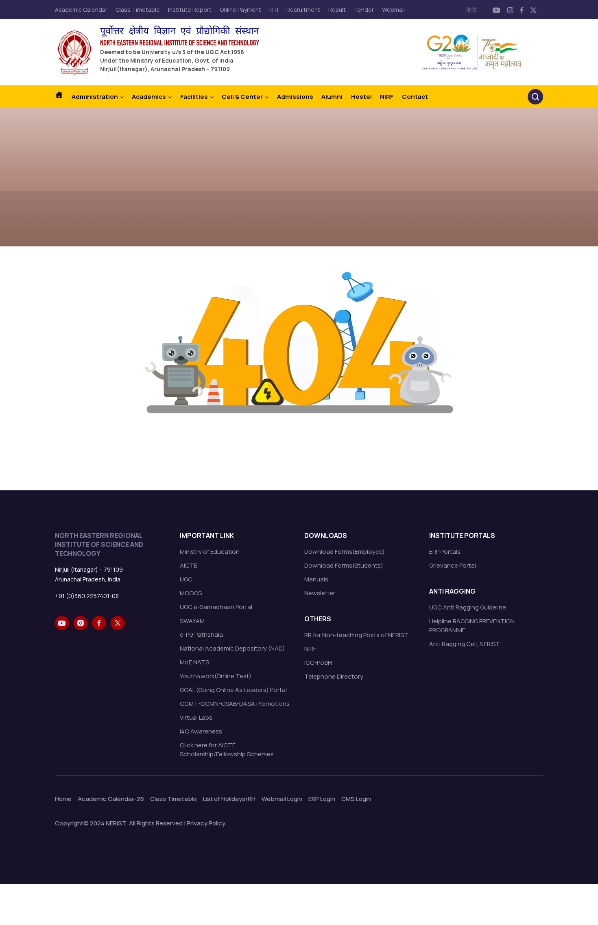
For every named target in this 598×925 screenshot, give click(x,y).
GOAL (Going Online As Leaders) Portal (233, 690)
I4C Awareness (201, 731)
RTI (273, 9)
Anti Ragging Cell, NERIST (464, 644)
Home (63, 798)
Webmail (393, 9)
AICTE (188, 565)
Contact (415, 96)
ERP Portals (445, 551)
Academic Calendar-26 (111, 798)
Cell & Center (242, 96)
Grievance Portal (452, 565)
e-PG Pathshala (201, 634)
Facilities (194, 96)
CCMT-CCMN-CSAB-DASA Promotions (235, 703)
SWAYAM (192, 620)
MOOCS (191, 593)
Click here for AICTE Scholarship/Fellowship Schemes (227, 749)
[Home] (63, 97)
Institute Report (190, 9)
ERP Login (321, 798)
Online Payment (240, 9)
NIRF (386, 96)
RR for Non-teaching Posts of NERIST (356, 635)
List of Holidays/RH (229, 798)
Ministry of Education (210, 551)
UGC (186, 579)
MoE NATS (194, 662)
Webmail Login (282, 798)
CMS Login (356, 798)
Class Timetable (138, 9)
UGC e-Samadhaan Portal (216, 607)
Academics (149, 96)
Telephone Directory (333, 676)
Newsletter (319, 593)
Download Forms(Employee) (344, 551)
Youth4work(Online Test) (215, 676)
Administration (95, 96)
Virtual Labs (196, 717)
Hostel (361, 96)
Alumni (332, 96)
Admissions (295, 96)
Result (337, 9)
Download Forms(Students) (343, 565)
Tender (364, 9)
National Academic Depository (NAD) (232, 648)
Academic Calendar (81, 9)
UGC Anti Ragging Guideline (467, 607)
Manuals (316, 579)
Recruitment (303, 9)
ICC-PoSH (318, 662)
